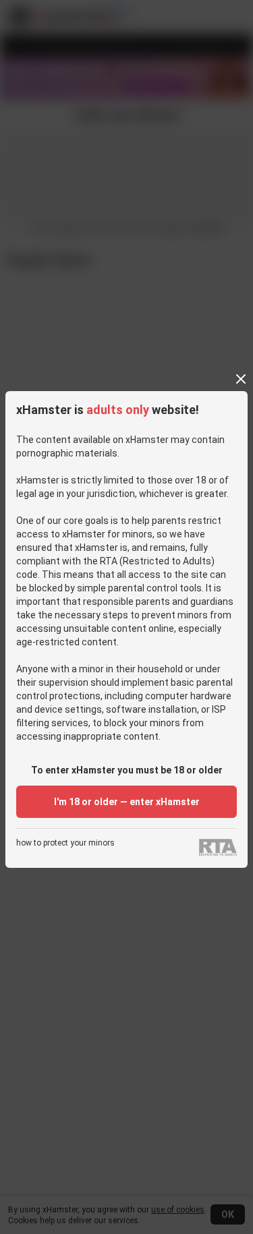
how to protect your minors (65, 843)
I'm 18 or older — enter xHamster (127, 801)
